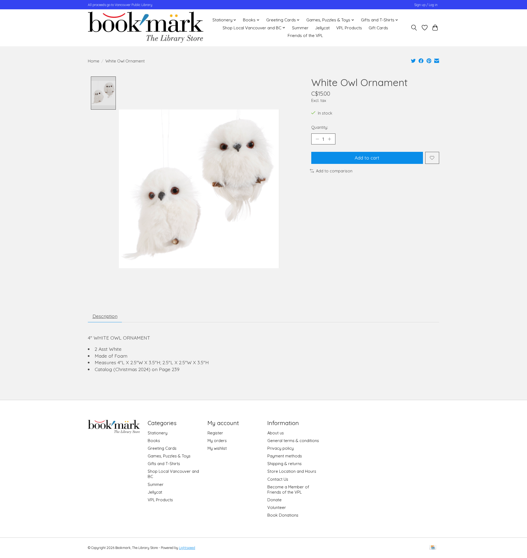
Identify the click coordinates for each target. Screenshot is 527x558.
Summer (300, 27)
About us (275, 432)
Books (154, 440)
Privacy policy (280, 448)
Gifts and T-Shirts (164, 463)
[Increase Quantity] (329, 139)
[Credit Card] (432, 547)
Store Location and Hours (291, 471)
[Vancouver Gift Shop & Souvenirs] (145, 27)
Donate (274, 499)
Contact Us (277, 479)
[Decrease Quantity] (317, 139)
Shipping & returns (284, 463)
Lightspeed (187, 548)
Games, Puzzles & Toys (169, 456)
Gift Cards (378, 27)
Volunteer (276, 507)
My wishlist (217, 448)
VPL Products (349, 27)
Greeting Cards (162, 448)
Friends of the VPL (305, 35)
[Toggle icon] (414, 28)
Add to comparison (334, 170)
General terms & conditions (293, 440)
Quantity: (319, 127)
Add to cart (367, 158)
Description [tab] (104, 316)
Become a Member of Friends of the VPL (288, 489)
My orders (217, 440)
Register (215, 432)
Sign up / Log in (426, 5)
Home (93, 61)
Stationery (157, 432)
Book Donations (282, 515)
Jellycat (322, 27)
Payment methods (284, 456)
